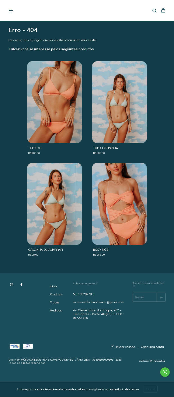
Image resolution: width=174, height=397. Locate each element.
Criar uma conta (152, 347)
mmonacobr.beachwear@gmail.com (98, 302)
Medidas (56, 310)
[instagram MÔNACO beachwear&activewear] (11, 284)
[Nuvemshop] (152, 361)
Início (53, 286)
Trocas (54, 302)
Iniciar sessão (125, 347)
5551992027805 (84, 294)
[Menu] (10, 11)
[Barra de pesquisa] (154, 11)
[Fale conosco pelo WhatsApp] (165, 372)
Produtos (56, 294)
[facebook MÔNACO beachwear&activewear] (21, 284)
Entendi (150, 389)
